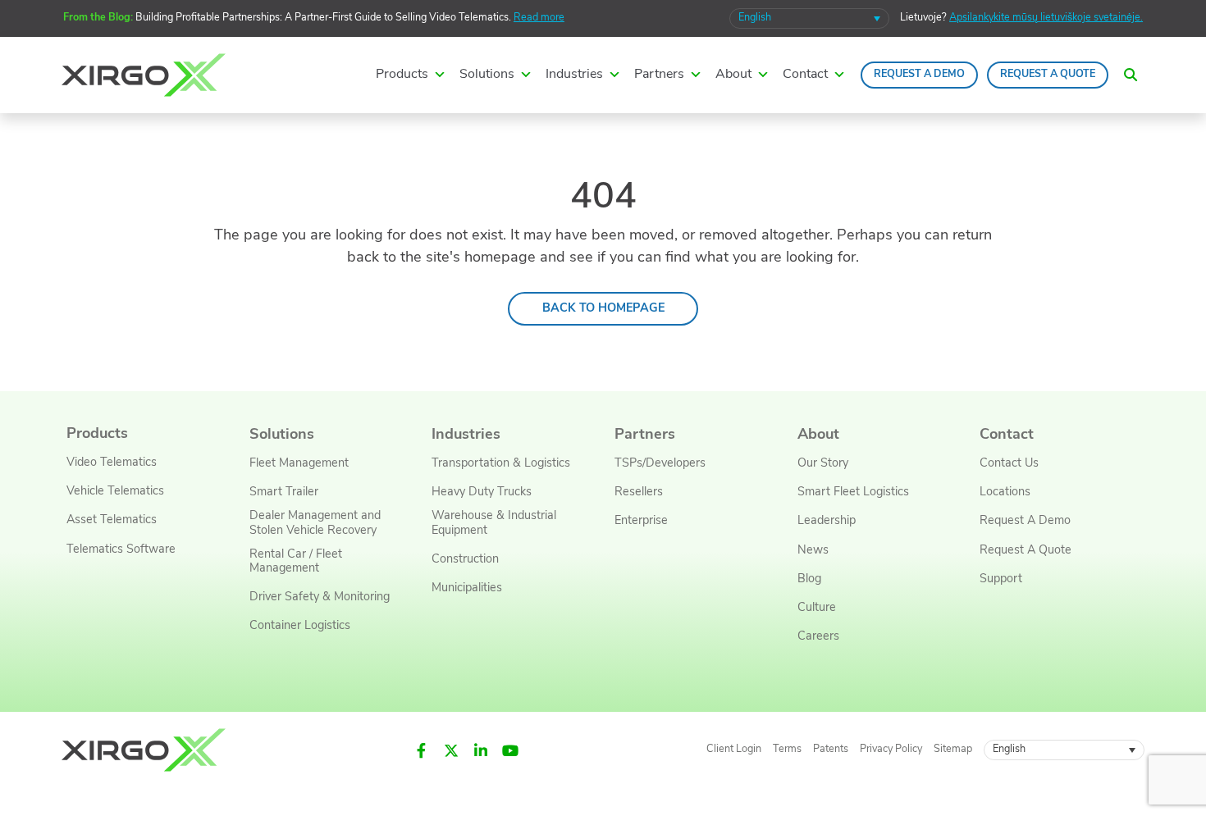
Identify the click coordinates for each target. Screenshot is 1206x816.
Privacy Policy (891, 749)
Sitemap (953, 749)
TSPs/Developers (660, 464)
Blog (809, 579)
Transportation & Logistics (501, 464)
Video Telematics (111, 463)
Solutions (281, 435)
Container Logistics (299, 626)
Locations (1005, 492)
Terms (787, 749)
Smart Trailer (283, 492)
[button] (1130, 75)
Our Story (822, 464)
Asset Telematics (111, 520)
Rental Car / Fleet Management (295, 562)
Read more (539, 18)
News (813, 551)
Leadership (826, 521)
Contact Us (1009, 464)
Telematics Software (121, 550)
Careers (818, 637)
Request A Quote (1047, 75)
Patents (830, 749)
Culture (816, 608)
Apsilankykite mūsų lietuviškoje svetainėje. (1046, 18)
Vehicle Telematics (115, 491)
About (818, 435)
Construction (465, 560)
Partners (644, 435)
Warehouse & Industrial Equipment (494, 523)
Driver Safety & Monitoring (319, 597)
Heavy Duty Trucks (482, 492)
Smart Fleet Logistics (853, 492)
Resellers (638, 492)
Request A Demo (919, 75)
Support (1001, 579)
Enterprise (641, 521)
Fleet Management (299, 464)
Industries (466, 435)
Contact (1007, 435)
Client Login (733, 749)
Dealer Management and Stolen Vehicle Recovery (315, 523)
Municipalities (467, 588)
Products (97, 434)
